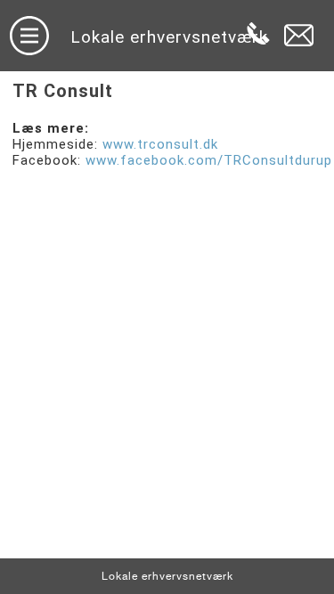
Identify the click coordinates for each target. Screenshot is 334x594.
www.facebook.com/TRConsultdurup (209, 160)
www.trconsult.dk (160, 144)
